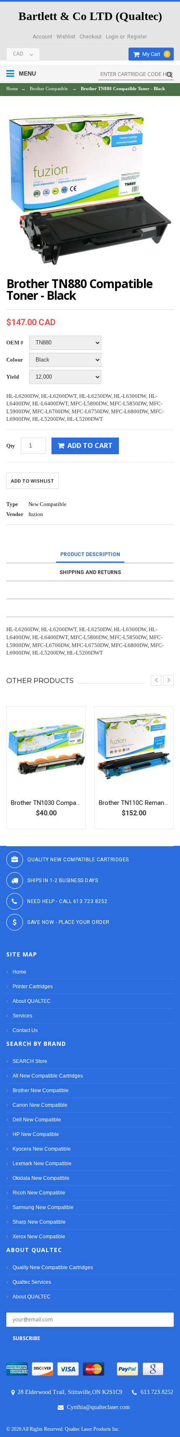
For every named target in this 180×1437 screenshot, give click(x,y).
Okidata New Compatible (41, 1178)
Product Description (90, 554)
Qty (10, 446)
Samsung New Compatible (43, 1207)
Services (22, 1016)
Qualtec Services (32, 1282)
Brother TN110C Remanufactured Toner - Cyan (134, 803)
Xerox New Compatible (39, 1237)
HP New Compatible (36, 1134)
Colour (14, 360)
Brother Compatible (49, 88)
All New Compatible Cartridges (48, 1076)
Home (12, 88)
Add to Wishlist (32, 481)
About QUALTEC (32, 1001)
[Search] (168, 74)
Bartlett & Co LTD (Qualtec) (90, 16)
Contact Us (25, 1030)
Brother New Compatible (41, 1090)
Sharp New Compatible (39, 1222)
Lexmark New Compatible (42, 1163)
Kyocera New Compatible (42, 1149)
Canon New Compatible (40, 1105)
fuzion (35, 514)
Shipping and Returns (90, 572)
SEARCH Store (30, 1061)
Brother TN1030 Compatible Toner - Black (46, 803)
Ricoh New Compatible (39, 1193)
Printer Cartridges (33, 986)
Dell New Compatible (37, 1120)
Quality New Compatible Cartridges (53, 1267)
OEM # (14, 342)
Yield (12, 377)
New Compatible (47, 504)
